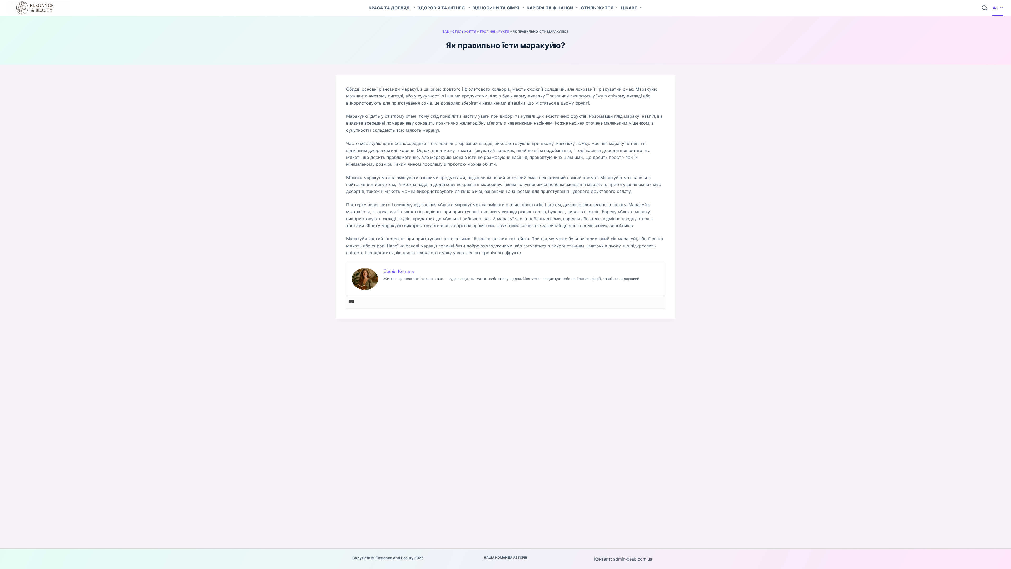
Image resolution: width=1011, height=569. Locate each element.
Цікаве (629, 8)
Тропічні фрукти (494, 31)
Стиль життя (597, 8)
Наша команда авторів (505, 558)
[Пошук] (984, 8)
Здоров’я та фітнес (441, 8)
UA (995, 8)
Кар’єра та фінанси (550, 8)
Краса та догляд (389, 8)
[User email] (351, 302)
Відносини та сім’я (495, 8)
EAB (446, 31)
